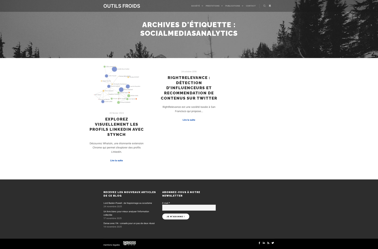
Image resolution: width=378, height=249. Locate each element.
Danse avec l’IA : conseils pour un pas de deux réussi (129, 223)
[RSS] (268, 243)
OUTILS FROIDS (118, 6)
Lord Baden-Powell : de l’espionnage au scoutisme (128, 203)
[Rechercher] (264, 6)
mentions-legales (111, 245)
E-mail (166, 203)
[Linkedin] (264, 243)
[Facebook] (259, 243)
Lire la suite (116, 160)
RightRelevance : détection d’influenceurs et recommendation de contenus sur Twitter (189, 87)
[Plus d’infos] (269, 6)
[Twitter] (273, 243)
